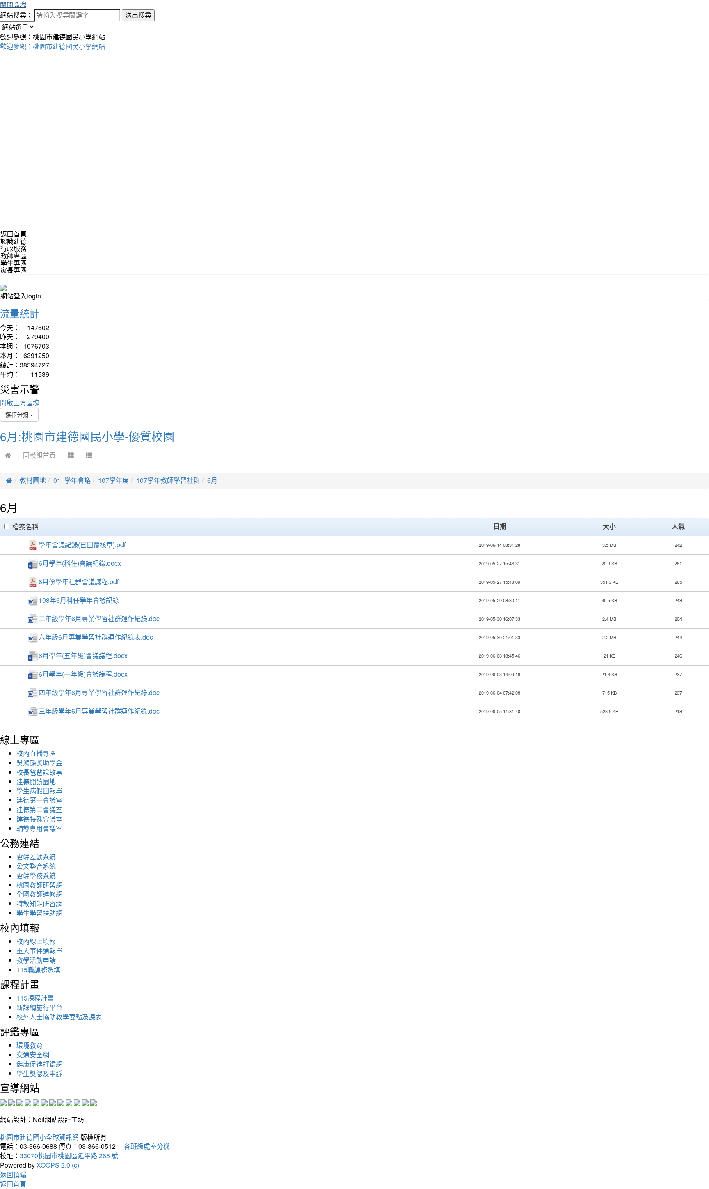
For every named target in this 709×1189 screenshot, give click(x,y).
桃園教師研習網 (39, 885)
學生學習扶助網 (39, 913)
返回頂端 (13, 1174)
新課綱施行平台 (39, 1007)
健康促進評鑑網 (39, 1064)
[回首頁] (8, 455)
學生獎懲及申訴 (39, 1073)
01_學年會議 (72, 480)
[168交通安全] (3, 1101)
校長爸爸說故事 (39, 772)
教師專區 (13, 255)
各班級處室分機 (143, 1146)
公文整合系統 (36, 866)
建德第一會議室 (39, 800)
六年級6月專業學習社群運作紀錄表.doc (96, 637)
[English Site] (3, 287)
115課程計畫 (35, 998)
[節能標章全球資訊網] (44, 1101)
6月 (212, 480)
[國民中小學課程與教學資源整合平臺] (85, 1101)
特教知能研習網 (39, 903)
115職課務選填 (38, 969)
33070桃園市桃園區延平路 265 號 (69, 1155)
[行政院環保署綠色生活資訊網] (28, 1101)
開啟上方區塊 (19, 402)
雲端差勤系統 (36, 856)
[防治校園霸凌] (52, 1101)
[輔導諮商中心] (77, 1101)
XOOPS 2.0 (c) (58, 1165)
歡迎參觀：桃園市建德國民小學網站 (52, 46)
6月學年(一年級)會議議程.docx (83, 674)
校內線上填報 (36, 941)
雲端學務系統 (36, 875)
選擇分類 (17, 414)
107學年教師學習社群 (168, 480)
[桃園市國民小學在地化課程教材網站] (11, 1101)
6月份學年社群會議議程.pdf (79, 581)
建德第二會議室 (39, 809)
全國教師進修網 (39, 894)
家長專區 (13, 270)
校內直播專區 (36, 753)
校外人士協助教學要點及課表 (59, 1016)
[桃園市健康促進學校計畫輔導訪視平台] (93, 1101)
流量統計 (19, 313)
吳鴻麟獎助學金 (39, 762)
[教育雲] (69, 1101)
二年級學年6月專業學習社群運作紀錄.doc (99, 618)
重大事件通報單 (39, 950)
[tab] (354, 241)
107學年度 (113, 480)
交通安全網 (32, 1054)
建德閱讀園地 (36, 781)
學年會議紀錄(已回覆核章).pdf (82, 544)
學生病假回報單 (39, 790)
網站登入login (20, 296)
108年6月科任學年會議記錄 (79, 600)
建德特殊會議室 (39, 819)
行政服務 (13, 248)
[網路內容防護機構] (19, 1101)
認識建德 (13, 241)
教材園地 (33, 480)
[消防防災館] (36, 1101)
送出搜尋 (138, 15)
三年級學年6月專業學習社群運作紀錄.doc (99, 711)
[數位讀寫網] (60, 1101)
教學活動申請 (36, 960)
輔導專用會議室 (39, 828)
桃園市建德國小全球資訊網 (39, 1137)
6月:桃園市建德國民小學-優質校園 (87, 436)
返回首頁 (13, 234)
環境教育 (29, 1045)
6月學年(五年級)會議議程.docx (83, 655)
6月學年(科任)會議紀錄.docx (80, 563)
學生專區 (13, 263)
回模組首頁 (39, 455)
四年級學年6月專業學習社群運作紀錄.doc (99, 692)
